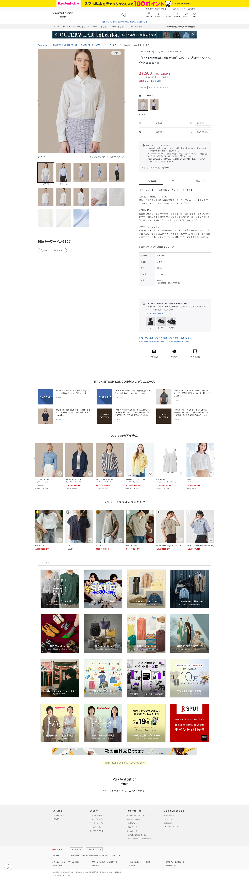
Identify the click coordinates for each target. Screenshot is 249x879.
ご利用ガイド (132, 823)
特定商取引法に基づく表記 (137, 835)
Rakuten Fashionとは (135, 819)
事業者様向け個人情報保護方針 (87, 872)
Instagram (168, 823)
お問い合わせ (132, 827)
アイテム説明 (150, 180)
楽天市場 (191, 9)
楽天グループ (178, 9)
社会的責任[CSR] (106, 872)
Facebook (168, 819)
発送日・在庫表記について (148, 338)
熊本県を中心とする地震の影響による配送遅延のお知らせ (124, 22)
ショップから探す (96, 819)
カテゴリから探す (96, 823)
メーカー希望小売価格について (178, 341)
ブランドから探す (96, 815)
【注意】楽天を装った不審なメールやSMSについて (124, 763)
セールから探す (96, 827)
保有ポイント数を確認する (175, 862)
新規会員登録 (169, 815)
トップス (97, 45)
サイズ (175, 180)
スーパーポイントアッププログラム (140, 815)
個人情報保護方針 (67, 872)
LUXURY (56, 819)
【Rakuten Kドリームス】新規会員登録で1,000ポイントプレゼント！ (95, 855)
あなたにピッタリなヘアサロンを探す (65, 862)
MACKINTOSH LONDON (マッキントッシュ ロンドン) (72, 45)
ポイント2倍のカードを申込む (140, 862)
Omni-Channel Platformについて (140, 839)
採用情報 (118, 872)
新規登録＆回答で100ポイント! (158, 9)
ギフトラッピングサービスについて (160, 313)
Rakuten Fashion (44, 45)
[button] (81, 101)
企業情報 (55, 872)
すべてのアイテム (96, 831)
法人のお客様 (132, 831)
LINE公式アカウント (172, 826)
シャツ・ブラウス (109, 45)
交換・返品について (182, 338)
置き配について (166, 338)
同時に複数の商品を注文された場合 (151, 341)
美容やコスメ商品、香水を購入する (105, 862)
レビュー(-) (199, 180)
